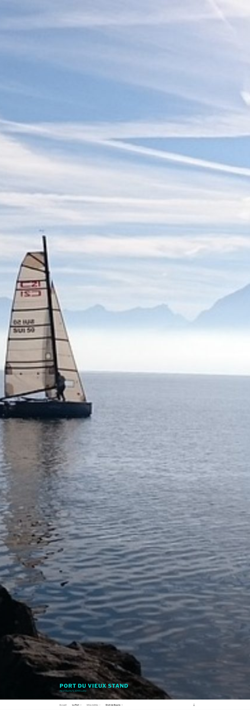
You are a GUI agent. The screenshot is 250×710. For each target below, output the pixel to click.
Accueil (63, 705)
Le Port (75, 705)
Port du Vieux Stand (94, 686)
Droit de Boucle (113, 705)
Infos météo (92, 705)
